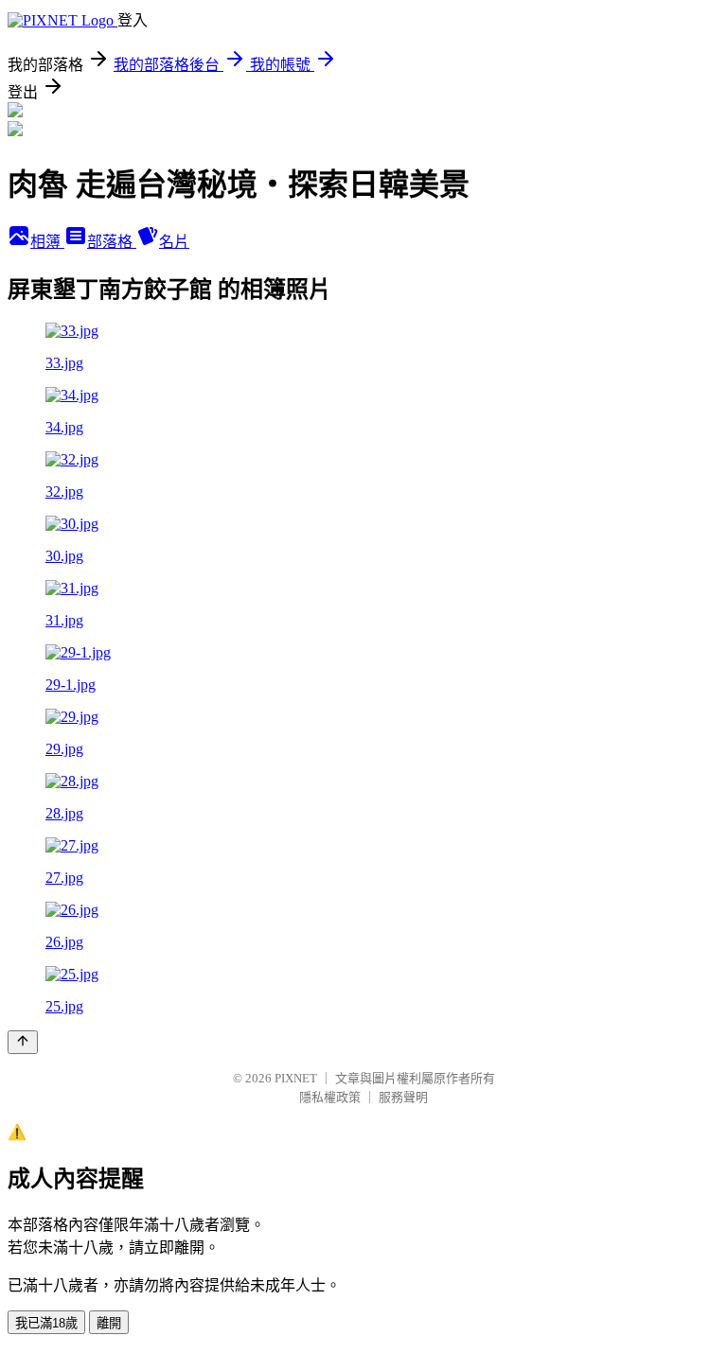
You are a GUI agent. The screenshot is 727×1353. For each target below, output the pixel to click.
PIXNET (296, 1078)
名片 (174, 242)
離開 (109, 1323)
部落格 (111, 242)
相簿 (47, 242)
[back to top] (23, 1042)
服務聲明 (403, 1097)
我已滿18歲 (46, 1323)
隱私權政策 (330, 1097)
